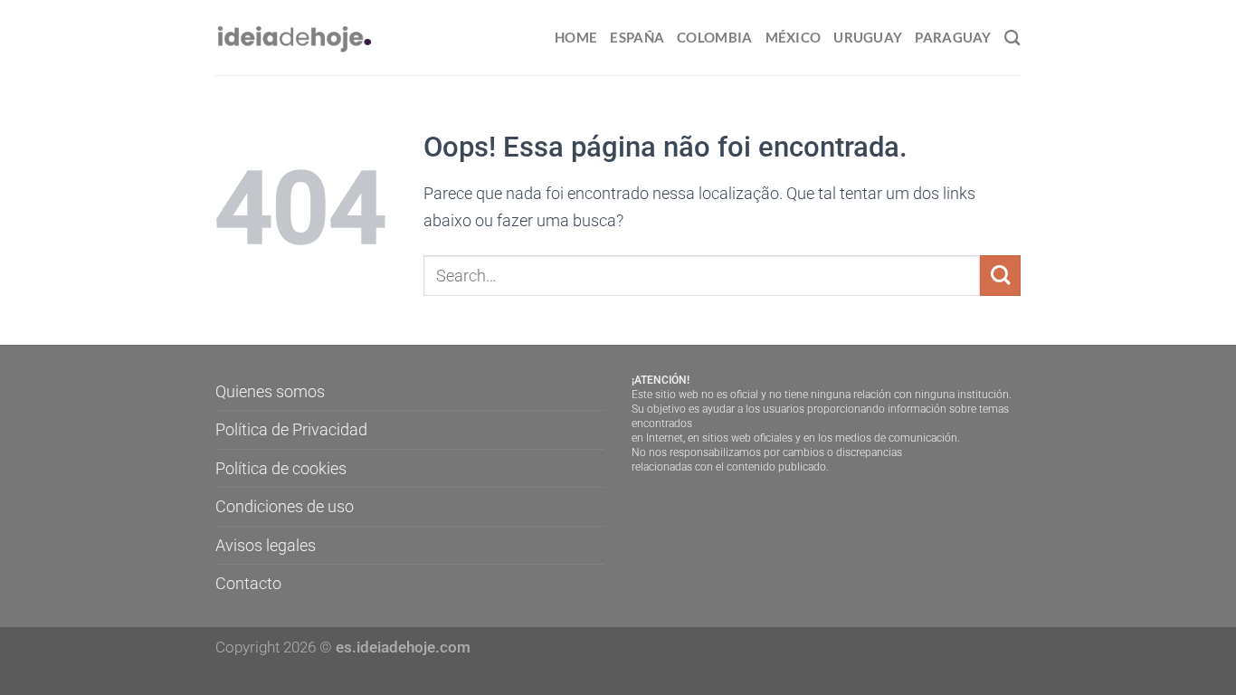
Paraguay (953, 37)
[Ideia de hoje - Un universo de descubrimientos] (295, 37)
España (637, 37)
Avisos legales (265, 545)
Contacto (248, 583)
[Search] (1012, 37)
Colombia (714, 37)
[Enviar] (1000, 275)
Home (576, 37)
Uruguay (867, 37)
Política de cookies (281, 468)
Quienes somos (270, 391)
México (793, 37)
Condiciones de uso (284, 506)
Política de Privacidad (291, 429)
